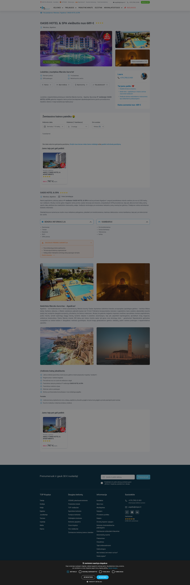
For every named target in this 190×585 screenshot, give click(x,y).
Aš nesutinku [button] (88, 577)
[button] (95, 582)
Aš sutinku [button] (102, 577)
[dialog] (95, 572)
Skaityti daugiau (113, 568)
